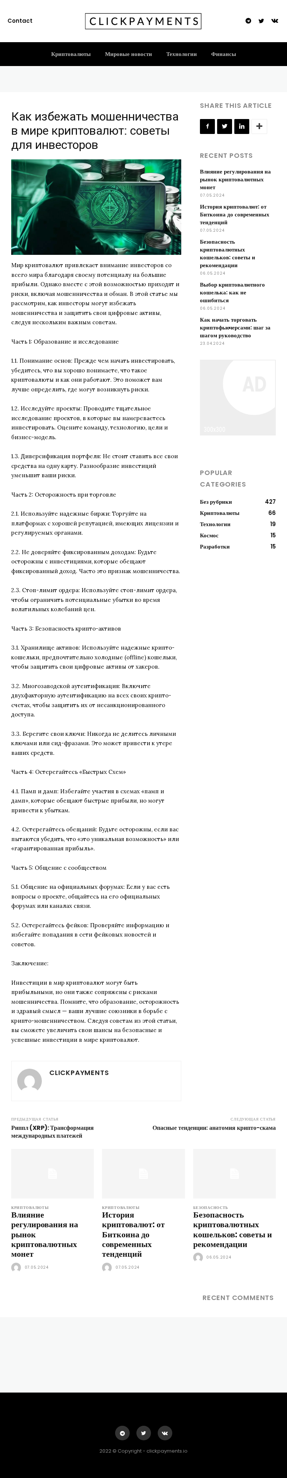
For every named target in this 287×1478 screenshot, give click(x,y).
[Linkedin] (241, 126)
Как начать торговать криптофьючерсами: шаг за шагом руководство (235, 327)
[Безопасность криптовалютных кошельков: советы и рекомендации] (234, 1174)
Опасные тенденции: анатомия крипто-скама (214, 1128)
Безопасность (210, 1208)
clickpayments (79, 1073)
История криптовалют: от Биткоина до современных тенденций (234, 214)
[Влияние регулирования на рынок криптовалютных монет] (52, 1174)
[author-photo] (17, 1268)
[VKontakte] (275, 21)
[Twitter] (261, 21)
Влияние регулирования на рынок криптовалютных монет (235, 179)
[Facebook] (207, 126)
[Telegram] (248, 21)
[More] (259, 126)
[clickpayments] (29, 1081)
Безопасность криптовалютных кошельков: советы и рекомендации (227, 253)
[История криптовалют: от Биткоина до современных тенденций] (143, 1174)
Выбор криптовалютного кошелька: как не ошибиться (232, 292)
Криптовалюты (30, 1208)
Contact (20, 21)
